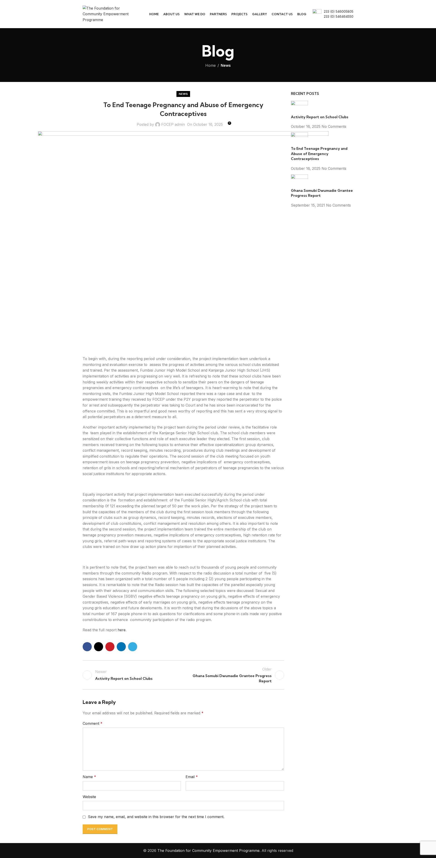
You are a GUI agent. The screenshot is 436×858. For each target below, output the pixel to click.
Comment (92, 723)
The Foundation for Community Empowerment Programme (208, 850)
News (226, 65)
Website (89, 796)
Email (192, 776)
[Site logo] (109, 13)
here (122, 630)
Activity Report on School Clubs (319, 117)
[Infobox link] (332, 14)
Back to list (183, 675)
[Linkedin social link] (121, 646)
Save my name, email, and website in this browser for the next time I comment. (156, 816)
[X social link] (98, 646)
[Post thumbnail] (299, 107)
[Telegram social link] (132, 646)
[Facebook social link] (87, 646)
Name (89, 776)
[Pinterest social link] (109, 646)
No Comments (334, 126)
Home (210, 65)
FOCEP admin (173, 124)
